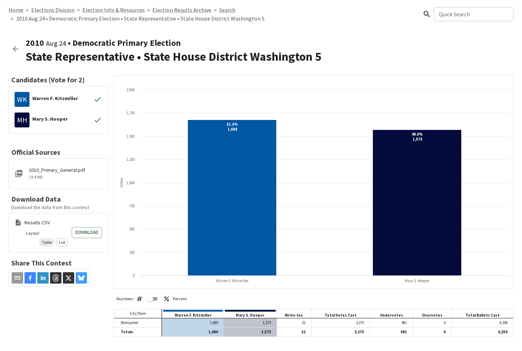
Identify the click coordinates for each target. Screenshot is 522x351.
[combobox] (473, 14)
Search (227, 9)
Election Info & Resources (113, 9)
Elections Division (53, 9)
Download (86, 232)
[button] (47, 242)
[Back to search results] (16, 49)
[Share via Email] (17, 278)
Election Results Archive (181, 9)
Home (16, 9)
